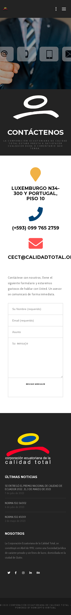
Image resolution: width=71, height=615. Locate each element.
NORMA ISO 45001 (15, 517)
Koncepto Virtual (43, 607)
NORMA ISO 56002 (15, 503)
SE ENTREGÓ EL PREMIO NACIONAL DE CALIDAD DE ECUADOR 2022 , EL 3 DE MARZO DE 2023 (33, 487)
